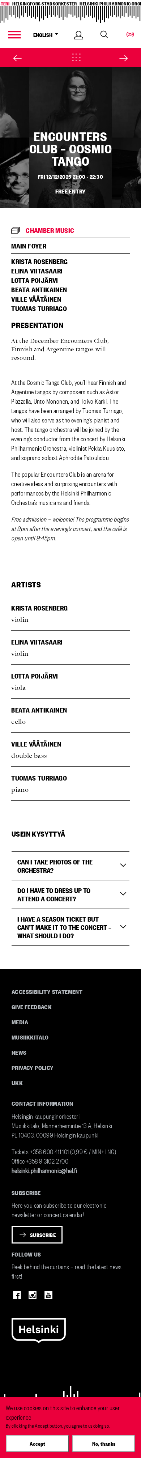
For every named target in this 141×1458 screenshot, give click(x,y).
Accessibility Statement (47, 991)
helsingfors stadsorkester (44, 3)
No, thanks (103, 1444)
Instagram (32, 1295)
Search (104, 34)
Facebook (17, 1295)
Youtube (48, 1295)
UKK (17, 1082)
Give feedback (32, 1006)
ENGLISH (43, 34)
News (19, 1052)
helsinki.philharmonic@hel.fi (44, 1170)
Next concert (128, 58)
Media (20, 1021)
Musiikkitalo (30, 1037)
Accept (37, 1444)
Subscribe (43, 1235)
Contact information (42, 1103)
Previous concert (13, 58)
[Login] (78, 43)
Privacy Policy (33, 1067)
